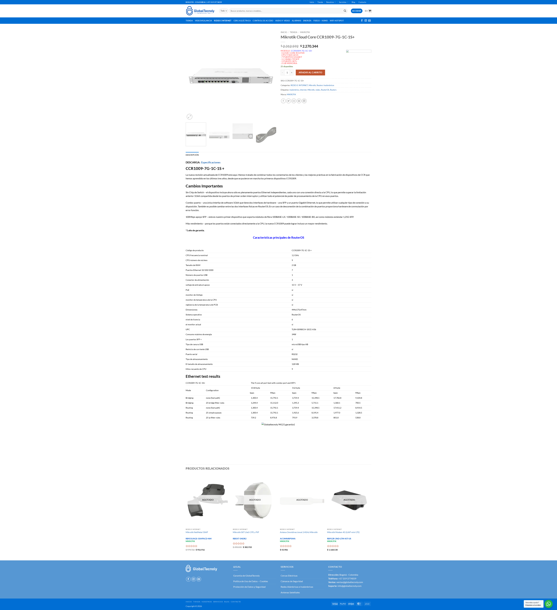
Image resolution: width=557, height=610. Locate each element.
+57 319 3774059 (347, 578)
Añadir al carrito (310, 72)
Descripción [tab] (192, 155)
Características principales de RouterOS (278, 237)
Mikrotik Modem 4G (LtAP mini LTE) (343, 532)
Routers (333, 90)
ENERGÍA (307, 20)
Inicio (312, 2)
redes (317, 90)
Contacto (362, 2)
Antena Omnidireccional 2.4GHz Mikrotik (299, 532)
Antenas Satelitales (290, 592)
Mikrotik (305, 32)
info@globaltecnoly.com (349, 585)
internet (303, 90)
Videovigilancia (203, 20)
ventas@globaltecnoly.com (349, 582)
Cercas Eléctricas (289, 575)
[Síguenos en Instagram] (366, 20)
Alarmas (296, 20)
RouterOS (325, 90)
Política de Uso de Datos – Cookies (250, 581)
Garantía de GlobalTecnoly (246, 575)
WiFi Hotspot (337, 20)
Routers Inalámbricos (325, 85)
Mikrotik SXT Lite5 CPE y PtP (246, 532)
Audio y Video (282, 20)
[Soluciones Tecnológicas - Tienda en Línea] (200, 11)
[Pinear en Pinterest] (299, 100)
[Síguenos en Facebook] (362, 20)
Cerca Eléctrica (242, 20)
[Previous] (191, 75)
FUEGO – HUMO (320, 20)
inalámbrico (294, 90)
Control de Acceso (263, 20)
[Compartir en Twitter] (288, 100)
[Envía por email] (293, 100)
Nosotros (330, 2)
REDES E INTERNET (299, 85)
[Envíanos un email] (369, 20)
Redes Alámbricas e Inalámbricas (297, 586)
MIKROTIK (291, 94)
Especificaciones (210, 162)
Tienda (320, 2)
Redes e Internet (222, 20)
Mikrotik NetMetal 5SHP (197, 532)
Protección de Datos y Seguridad (249, 586)
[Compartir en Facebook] (283, 100)
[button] (368, 11)
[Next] (270, 75)
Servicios (342, 2)
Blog (353, 2)
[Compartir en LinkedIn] (304, 100)
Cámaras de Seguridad (292, 581)
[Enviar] (344, 10)
